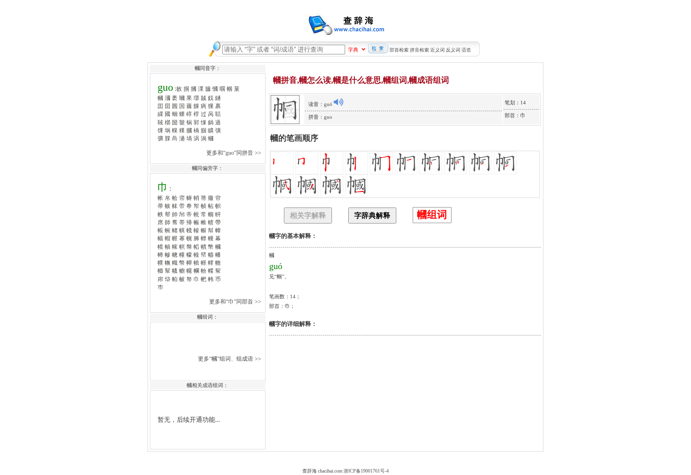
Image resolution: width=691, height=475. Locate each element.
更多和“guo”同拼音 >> (234, 153)
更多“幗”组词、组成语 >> (230, 358)
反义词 (453, 50)
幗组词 (432, 214)
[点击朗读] (338, 102)
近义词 (437, 50)
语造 (466, 50)
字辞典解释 (372, 216)
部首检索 (399, 50)
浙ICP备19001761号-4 (366, 471)
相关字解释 (308, 216)
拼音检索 (419, 50)
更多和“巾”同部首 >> (236, 301)
